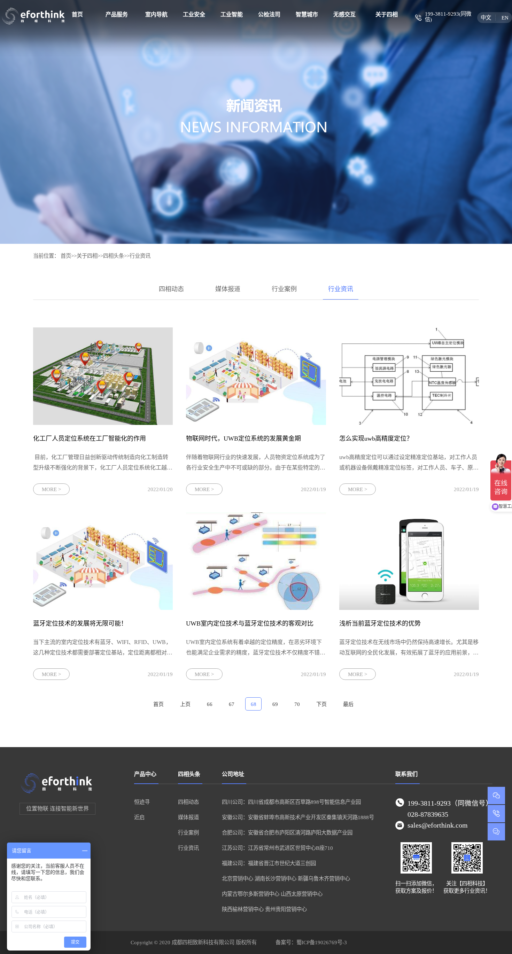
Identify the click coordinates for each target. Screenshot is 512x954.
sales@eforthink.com (438, 825)
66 (209, 704)
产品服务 (117, 14)
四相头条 (113, 256)
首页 (77, 14)
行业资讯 (140, 256)
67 (231, 704)
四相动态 (171, 289)
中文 (486, 18)
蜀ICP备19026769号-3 (321, 942)
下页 (321, 704)
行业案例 (284, 289)
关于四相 (386, 14)
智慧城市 (307, 14)
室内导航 (156, 14)
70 (297, 704)
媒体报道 (227, 289)
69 (275, 704)
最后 (348, 704)
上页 (185, 704)
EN (505, 18)
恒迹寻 (142, 802)
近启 (139, 817)
